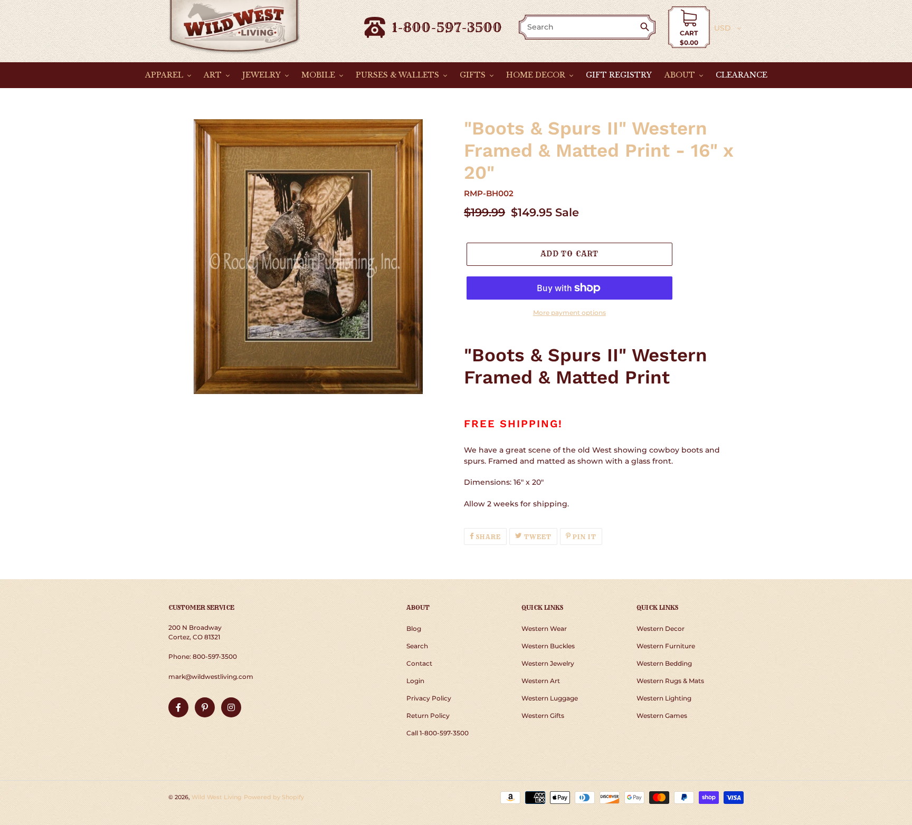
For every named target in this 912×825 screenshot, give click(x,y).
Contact (419, 663)
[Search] (646, 28)
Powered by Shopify (274, 797)
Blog (413, 628)
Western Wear (544, 628)
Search (417, 646)
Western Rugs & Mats (670, 681)
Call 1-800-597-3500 (437, 733)
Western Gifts (542, 716)
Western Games (661, 716)
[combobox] (580, 27)
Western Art (540, 681)
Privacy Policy (428, 698)
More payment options (569, 312)
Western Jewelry (547, 663)
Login (415, 681)
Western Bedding (664, 663)
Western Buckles (548, 646)
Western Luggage (549, 698)
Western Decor (660, 628)
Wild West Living (217, 797)
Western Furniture (665, 646)
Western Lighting (663, 698)
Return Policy (428, 716)
